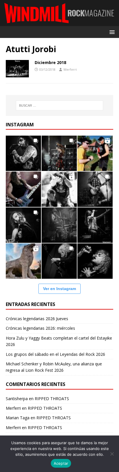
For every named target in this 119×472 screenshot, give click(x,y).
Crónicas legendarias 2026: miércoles (40, 328)
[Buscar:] (59, 105)
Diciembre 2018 (50, 62)
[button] (111, 32)
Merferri (70, 69)
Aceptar (61, 463)
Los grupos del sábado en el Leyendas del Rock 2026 (55, 354)
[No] (112, 454)
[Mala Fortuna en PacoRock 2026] (95, 189)
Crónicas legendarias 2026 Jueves (37, 318)
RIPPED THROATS (52, 398)
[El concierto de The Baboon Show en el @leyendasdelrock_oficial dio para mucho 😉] (95, 153)
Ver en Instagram (59, 288)
